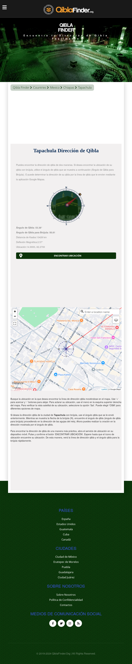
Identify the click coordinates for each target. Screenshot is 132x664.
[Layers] (116, 319)
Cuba (66, 534)
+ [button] (15, 311)
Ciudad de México (66, 557)
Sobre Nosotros (66, 594)
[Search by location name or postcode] (82, 311)
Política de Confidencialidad (66, 600)
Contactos (66, 605)
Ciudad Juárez (66, 577)
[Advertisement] (66, 118)
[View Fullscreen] (14, 323)
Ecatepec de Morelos (66, 562)
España (66, 519)
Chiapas (68, 87)
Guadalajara (66, 572)
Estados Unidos (66, 524)
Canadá (66, 539)
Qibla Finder (21, 87)
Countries (39, 87)
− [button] (15, 316)
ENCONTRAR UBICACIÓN (67, 255)
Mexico (55, 87)
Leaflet (104, 389)
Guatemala (66, 529)
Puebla (66, 567)
